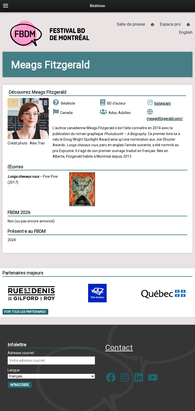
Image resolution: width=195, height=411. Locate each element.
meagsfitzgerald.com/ (165, 119)
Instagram (162, 103)
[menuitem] (185, 32)
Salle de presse (131, 24)
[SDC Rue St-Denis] (32, 293)
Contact (119, 347)
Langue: (14, 370)
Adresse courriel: (21, 353)
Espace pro (170, 24)
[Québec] (163, 293)
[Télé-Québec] (97, 293)
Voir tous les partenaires (25, 312)
